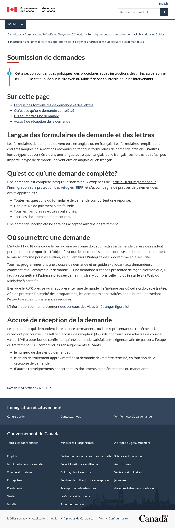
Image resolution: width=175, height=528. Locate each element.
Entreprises (14, 480)
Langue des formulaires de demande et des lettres (53, 105)
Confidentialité (118, 518)
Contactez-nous (71, 416)
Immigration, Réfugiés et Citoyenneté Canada (54, 34)
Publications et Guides (150, 34)
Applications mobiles (45, 518)
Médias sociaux (17, 518)
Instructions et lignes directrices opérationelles (40, 42)
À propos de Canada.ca (78, 518)
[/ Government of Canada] (32, 10)
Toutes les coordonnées (22, 443)
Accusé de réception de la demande (42, 121)
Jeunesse (120, 480)
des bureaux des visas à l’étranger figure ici (94, 306)
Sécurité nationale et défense (79, 464)
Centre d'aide (16, 416)
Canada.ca (14, 34)
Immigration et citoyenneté (25, 464)
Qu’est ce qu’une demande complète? (44, 110)
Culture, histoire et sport (76, 472)
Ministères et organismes (77, 443)
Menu (17, 24)
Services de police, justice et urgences (85, 480)
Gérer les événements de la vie (134, 488)
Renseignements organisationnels (110, 34)
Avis (101, 518)
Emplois (12, 456)
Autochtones (122, 464)
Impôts (11, 504)
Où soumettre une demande (36, 116)
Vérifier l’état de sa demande (133, 416)
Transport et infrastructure (78, 488)
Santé (11, 496)
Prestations (14, 488)
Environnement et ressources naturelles (87, 456)
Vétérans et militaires (128, 472)
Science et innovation (128, 456)
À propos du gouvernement (132, 443)
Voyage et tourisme (19, 472)
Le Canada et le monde (75, 496)
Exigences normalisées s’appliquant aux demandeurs (109, 42)
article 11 (17, 246)
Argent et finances (72, 504)
